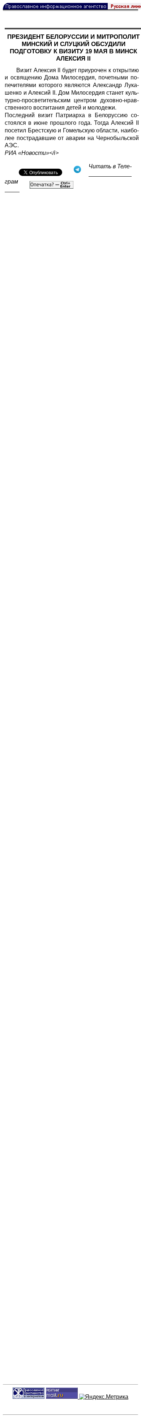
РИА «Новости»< (28, 153)
